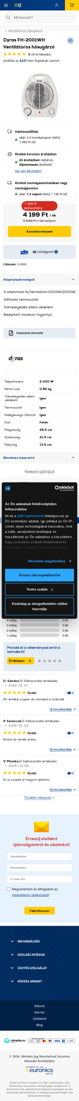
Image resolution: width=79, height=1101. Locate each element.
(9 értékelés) (40, 54)
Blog (39, 1025)
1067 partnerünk (30, 516)
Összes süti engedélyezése (39, 575)
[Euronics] (16, 5)
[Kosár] (72, 5)
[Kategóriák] (6, 5)
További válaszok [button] (38, 798)
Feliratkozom (39, 911)
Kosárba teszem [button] (40, 231)
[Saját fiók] (57, 5)
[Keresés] (71, 18)
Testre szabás (37, 589)
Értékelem (17, 661)
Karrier (39, 1012)
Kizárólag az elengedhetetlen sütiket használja (39, 606)
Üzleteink (39, 1018)
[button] (28, 171)
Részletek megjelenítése (46, 561)
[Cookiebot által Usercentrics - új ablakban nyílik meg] (56, 488)
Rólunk (39, 1006)
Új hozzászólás (61, 709)
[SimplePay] (39, 1040)
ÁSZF (23, 61)
